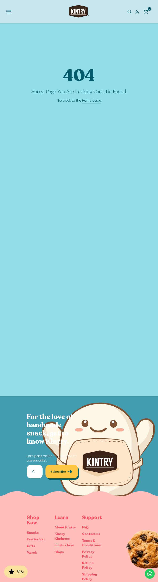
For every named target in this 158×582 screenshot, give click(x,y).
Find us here (64, 545)
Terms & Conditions (91, 543)
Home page (91, 100)
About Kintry (65, 527)
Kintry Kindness (62, 536)
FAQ (85, 527)
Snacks (33, 532)
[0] (145, 11)
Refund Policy (88, 565)
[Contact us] (150, 574)
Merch (32, 552)
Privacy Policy (88, 554)
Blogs (59, 552)
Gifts (31, 546)
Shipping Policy (89, 576)
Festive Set (36, 539)
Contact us (91, 534)
